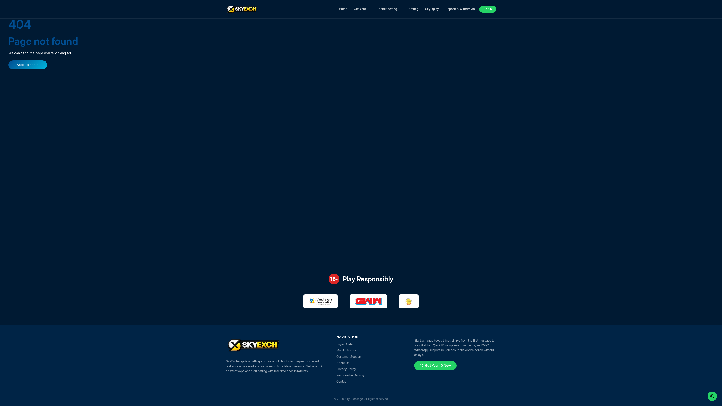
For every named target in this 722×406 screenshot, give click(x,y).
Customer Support (348, 356)
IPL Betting (411, 9)
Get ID (487, 9)
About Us (342, 363)
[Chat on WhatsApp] (712, 396)
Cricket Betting (386, 9)
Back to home (28, 65)
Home (343, 9)
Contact (341, 381)
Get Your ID (362, 9)
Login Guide (344, 344)
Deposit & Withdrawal (460, 9)
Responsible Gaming (350, 375)
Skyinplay (432, 9)
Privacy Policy (346, 369)
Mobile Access (346, 350)
